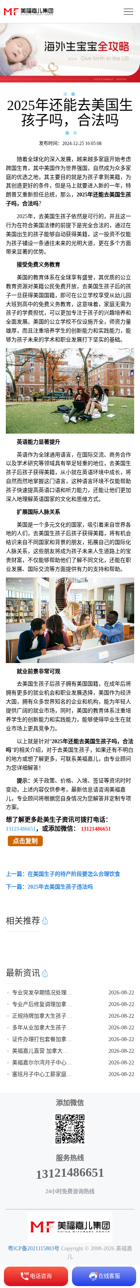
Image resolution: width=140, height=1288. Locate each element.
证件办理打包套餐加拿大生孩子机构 (42, 1039)
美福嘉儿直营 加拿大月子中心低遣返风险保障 (42, 1051)
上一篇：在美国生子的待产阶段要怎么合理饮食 (63, 874)
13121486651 (21, 829)
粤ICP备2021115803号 (34, 1248)
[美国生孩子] (70, 1226)
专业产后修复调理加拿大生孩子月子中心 (42, 1004)
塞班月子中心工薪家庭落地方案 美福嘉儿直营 (42, 1074)
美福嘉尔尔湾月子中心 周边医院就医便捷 (42, 1063)
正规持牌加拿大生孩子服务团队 (42, 1016)
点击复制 (25, 841)
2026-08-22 (121, 993)
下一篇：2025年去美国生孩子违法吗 (49, 887)
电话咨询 (41, 1276)
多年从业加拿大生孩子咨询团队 (42, 1028)
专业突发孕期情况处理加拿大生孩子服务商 (42, 993)
